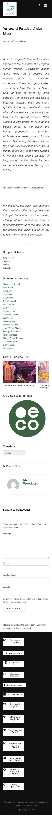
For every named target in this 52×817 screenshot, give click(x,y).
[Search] (39, 5)
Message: (7, 533)
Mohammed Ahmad (11, 284)
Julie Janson (8, 307)
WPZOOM (31, 809)
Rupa (10, 41)
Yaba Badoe (8, 287)
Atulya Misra (14, 466)
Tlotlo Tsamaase (10, 334)
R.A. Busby (7, 290)
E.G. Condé (8, 297)
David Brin (7, 294)
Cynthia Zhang (9, 344)
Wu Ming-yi (8, 318)
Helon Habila (8, 304)
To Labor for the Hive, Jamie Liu (19, 385)
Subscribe (7, 268)
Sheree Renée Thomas (13, 338)
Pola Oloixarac (9, 321)
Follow (6, 264)
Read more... (8, 348)
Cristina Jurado (9, 311)
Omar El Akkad (9, 301)
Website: (6, 587)
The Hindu (7, 187)
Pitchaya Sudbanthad (12, 331)
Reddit (10, 257)
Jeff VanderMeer (10, 341)
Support (6, 261)
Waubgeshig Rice (10, 324)
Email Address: (9, 575)
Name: (6, 563)
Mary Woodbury (30, 481)
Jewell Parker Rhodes (12, 328)
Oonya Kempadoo (10, 314)
